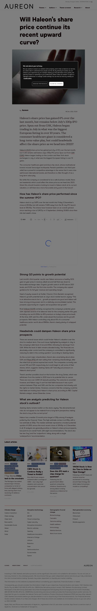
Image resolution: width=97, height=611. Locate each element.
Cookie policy (27, 78)
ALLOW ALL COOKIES (56, 83)
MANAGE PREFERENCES (40, 83)
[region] (49, 75)
